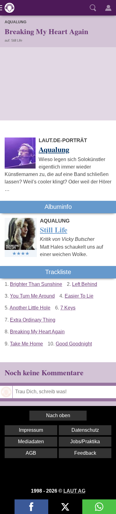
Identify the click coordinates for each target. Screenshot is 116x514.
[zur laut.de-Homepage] (7, 8)
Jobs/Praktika (85, 441)
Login (108, 8)
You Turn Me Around (32, 296)
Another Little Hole (30, 307)
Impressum (31, 430)
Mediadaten (31, 441)
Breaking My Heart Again (37, 331)
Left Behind (84, 284)
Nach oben (58, 415)
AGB (31, 453)
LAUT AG (74, 491)
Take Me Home (26, 343)
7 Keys (67, 307)
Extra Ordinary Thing (32, 319)
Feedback (85, 453)
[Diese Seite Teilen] (31, 506)
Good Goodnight (74, 343)
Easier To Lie (79, 296)
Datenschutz (85, 430)
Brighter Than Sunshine (36, 284)
